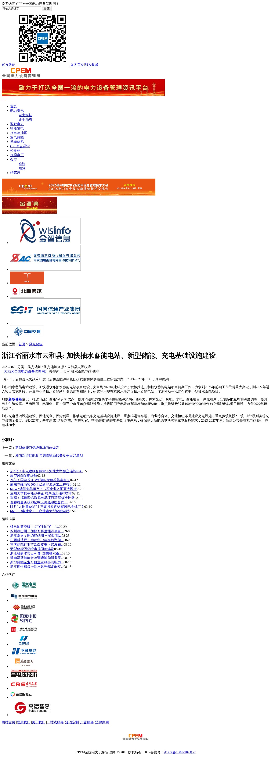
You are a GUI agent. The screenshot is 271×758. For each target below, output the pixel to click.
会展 (13, 159)
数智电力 (17, 124)
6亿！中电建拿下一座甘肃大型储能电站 (39, 511)
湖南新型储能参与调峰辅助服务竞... (37, 558)
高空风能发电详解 (23, 475)
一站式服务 (55, 722)
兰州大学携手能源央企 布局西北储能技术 (41, 493)
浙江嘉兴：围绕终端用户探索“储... (36, 535)
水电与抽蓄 (18, 133)
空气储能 (17, 137)
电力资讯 (17, 110)
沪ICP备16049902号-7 (180, 752)
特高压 (15, 173)
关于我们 (38, 722)
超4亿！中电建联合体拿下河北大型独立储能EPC (46, 471)
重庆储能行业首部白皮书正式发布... (37, 544)
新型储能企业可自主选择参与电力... (37, 562)
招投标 (15, 150)
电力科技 (25, 115)
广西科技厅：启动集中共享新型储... (37, 540)
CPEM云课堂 (20, 146)
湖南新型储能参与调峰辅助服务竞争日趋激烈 (49, 455)
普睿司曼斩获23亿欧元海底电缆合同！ (39, 502)
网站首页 (8, 722)
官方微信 (8, 64)
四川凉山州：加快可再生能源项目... (37, 531)
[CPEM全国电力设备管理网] (21, 77)
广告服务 (87, 722)
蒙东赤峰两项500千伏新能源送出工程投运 (41, 484)
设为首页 (77, 64)
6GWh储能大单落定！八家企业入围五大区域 (43, 489)
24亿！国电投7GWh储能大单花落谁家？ (40, 480)
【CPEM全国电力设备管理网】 (25, 371)
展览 (22, 168)
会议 (22, 164)
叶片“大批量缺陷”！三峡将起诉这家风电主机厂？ (47, 506)
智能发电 (17, 128)
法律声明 (102, 722)
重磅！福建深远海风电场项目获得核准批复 (42, 498)
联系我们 (23, 722)
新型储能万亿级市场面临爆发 (37, 447)
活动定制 (72, 722)
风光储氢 (17, 141)
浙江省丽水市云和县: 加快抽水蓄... (36, 553)
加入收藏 (91, 64)
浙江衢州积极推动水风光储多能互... (37, 566)
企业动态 (25, 119)
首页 (13, 106)
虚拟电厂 (17, 155)
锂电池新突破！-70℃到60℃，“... (34, 527)
